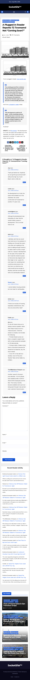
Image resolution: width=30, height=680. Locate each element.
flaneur (10, 282)
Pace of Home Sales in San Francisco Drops (14, 604)
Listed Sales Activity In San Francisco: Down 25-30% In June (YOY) (9, 148)
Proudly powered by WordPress (10, 671)
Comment (5, 406)
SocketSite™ (15, 7)
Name (4, 434)
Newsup (23, 671)
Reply (24, 182)
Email (4, 442)
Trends (16, 601)
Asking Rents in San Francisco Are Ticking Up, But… (13, 621)
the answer (14, 130)
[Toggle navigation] (14, 12)
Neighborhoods (6, 20)
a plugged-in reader (14, 104)
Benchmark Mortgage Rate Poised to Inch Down (14, 636)
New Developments (15, 20)
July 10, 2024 (8, 655)
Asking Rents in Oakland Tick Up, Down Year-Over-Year (13, 653)
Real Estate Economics (9, 601)
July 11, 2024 (8, 639)
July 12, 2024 (8, 623)
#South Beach (6, 37)
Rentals (16, 617)
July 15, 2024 (8, 608)
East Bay (13, 647)
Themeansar (15, 673)
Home (12, 676)
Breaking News (7, 600)
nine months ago (21, 79)
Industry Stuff (14, 600)
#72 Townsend (15, 35)
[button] (25, 12)
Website (4, 451)
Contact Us (16, 676)
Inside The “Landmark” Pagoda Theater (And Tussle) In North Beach (21, 148)
